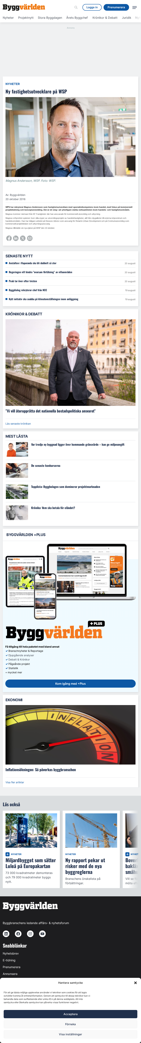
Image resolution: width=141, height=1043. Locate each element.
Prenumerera (11, 967)
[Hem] (24, 7)
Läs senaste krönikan (18, 423)
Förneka (70, 1024)
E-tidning (9, 960)
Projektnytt (26, 17)
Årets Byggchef (77, 17)
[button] (135, 983)
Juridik (126, 17)
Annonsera (10, 974)
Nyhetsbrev (11, 953)
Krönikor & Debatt (105, 17)
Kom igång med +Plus (70, 683)
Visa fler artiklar (15, 782)
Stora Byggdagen (50, 17)
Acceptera (71, 1014)
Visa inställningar (70, 1034)
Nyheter (8, 17)
